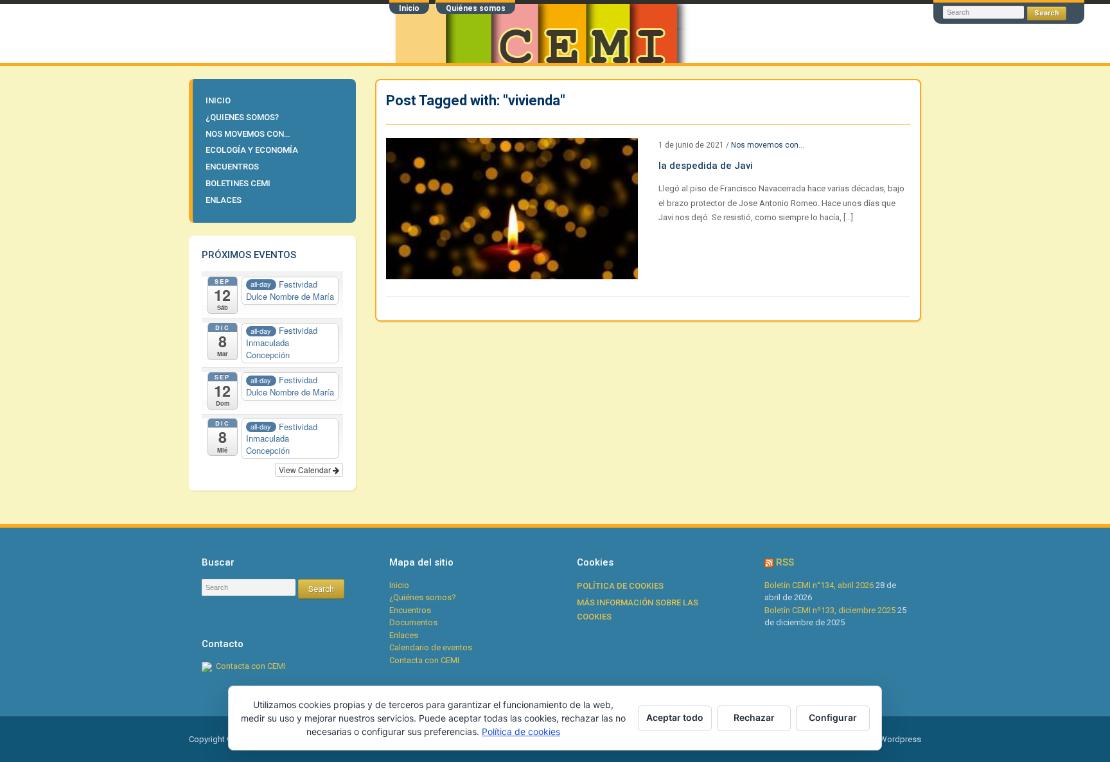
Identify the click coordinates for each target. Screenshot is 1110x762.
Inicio (409, 8)
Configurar (833, 717)
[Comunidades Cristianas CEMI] (276, 32)
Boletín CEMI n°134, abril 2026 (819, 585)
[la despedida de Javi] (512, 207)
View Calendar (306, 469)
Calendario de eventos (430, 647)
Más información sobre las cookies (637, 610)
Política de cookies (620, 586)
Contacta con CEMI (251, 666)
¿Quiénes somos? (422, 597)
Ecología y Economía (252, 150)
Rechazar (754, 717)
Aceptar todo (674, 717)
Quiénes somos (476, 8)
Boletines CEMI (238, 183)
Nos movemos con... (767, 145)
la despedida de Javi (705, 165)
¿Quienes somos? (242, 117)
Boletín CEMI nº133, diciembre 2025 (829, 610)
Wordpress (900, 739)
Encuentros (232, 166)
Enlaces (224, 200)
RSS (785, 562)
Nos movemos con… (248, 134)
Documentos (413, 622)
